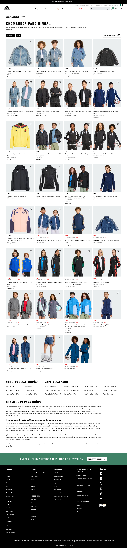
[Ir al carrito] (121, 9)
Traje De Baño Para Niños (53, 390)
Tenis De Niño (29, 390)
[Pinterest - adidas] (110, 488)
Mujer (37, 9)
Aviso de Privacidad (108, 540)
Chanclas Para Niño (109, 386)
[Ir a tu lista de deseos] (116, 9)
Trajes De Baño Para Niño (53, 394)
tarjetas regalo (107, 5)
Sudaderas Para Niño (110, 390)
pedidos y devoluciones (96, 5)
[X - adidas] (110, 483)
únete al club (115, 5)
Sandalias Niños (89, 390)
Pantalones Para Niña (91, 394)
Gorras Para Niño (31, 394)
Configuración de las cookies (21, 540)
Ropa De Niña (10, 386)
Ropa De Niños (108, 394)
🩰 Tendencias (62, 9)
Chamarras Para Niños (71, 390)
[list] (54, 35)
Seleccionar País (97, 540)
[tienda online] (7, 8)
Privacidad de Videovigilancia (83, 540)
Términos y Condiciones (37, 540)
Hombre (45, 9)
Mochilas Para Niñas (12, 390)
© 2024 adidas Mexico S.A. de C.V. (63, 545)
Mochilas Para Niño (12, 394)
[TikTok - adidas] (110, 493)
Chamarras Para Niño (71, 386)
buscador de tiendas (80, 5)
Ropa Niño (28, 386)
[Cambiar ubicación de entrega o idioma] (121, 5)
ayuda (87, 5)
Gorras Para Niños (51, 386)
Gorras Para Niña (70, 394)
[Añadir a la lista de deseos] (31, 42)
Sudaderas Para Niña (91, 386)
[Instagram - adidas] (110, 478)
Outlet (81, 9)
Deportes (73, 9)
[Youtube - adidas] (110, 498)
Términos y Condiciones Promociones (63, 540)
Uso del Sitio (48, 540)
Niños (52, 9)
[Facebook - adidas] (110, 473)
